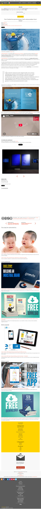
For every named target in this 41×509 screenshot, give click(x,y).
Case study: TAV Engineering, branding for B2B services (13, 352)
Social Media (20, 428)
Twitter (17, 141)
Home (20, 2)
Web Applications (20, 492)
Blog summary (20, 16)
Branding (20, 434)
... (20, 451)
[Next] (23, 176)
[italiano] (9, 2)
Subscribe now (20, 467)
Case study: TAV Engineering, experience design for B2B (13, 257)
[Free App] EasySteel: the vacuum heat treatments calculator (14, 388)
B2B (21, 25)
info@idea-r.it (20, 472)
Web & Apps (20, 436)
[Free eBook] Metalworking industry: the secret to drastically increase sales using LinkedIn (19, 319)
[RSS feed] (2, 479)
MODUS (36, 53)
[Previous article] (6, 223)
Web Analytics (20, 429)
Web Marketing (20, 430)
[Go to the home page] (2, 2)
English (11, 51)
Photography (20, 435)
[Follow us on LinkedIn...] (8, 479)
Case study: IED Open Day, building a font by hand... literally (14, 356)
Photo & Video (20, 489)
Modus (4, 23)
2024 (20, 448)
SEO (20, 438)
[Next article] (35, 223)
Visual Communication (20, 486)
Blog (38, 2)
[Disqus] (20, 202)
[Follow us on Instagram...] (10, 479)
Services (24, 2)
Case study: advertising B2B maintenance (10, 253)
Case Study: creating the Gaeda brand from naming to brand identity (16, 289)
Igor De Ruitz (5, 22)
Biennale (32, 112)
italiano (20, 444)
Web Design (20, 439)
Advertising (20, 433)
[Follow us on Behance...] (16, 479)
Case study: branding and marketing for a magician (13, 224)
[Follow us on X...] (6, 479)
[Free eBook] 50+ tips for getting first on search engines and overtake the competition (20, 418)
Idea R (5, 2)
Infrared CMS (20, 495)
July (20, 447)
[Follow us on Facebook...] (4, 479)
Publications (4, 25)
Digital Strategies (20, 427)
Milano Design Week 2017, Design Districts (26, 224)
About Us (29, 2)
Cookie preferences (20, 475)
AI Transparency (34, 476)
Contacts (34, 2)
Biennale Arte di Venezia (19, 53)
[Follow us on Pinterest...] (12, 479)
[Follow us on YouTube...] (14, 479)
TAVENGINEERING (4, 53)
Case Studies (12, 25)
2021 (20, 449)
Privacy (20, 474)
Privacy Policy (18, 469)
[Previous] (17, 176)
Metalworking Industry (17, 25)
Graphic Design (8, 25)
